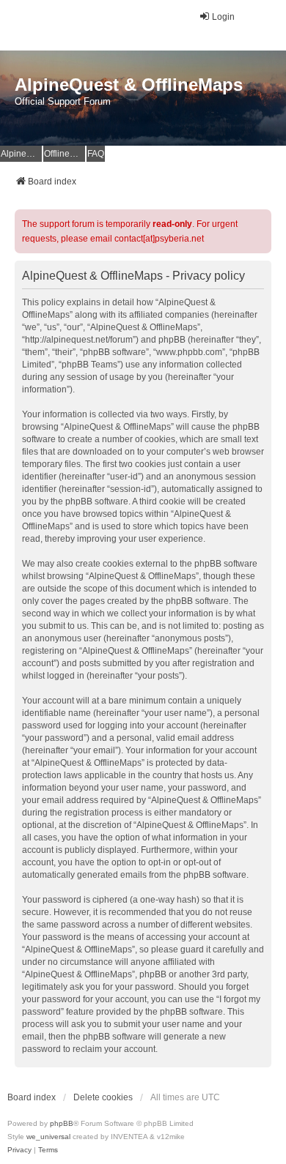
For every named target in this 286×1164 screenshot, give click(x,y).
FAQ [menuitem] (95, 154)
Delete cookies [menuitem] (103, 1097)
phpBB (61, 1123)
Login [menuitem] (223, 17)
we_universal (48, 1137)
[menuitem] (19, 1150)
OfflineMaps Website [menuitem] (64, 154)
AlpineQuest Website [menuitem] (21, 154)
